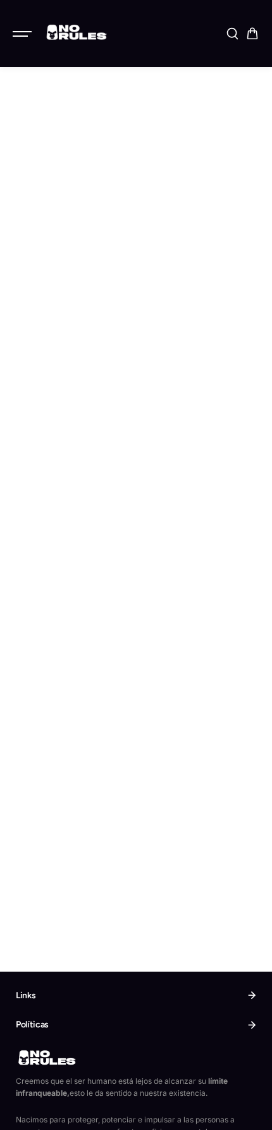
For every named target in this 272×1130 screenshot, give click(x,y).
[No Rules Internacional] (75, 31)
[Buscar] (232, 33)
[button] (252, 33)
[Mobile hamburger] (23, 34)
